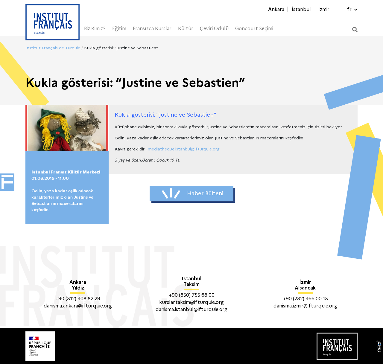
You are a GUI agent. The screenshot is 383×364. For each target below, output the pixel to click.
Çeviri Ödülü (214, 28)
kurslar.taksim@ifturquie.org (191, 302)
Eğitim (119, 28)
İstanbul (301, 9)
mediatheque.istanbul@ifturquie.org (184, 149)
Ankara (276, 9)
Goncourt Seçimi (254, 28)
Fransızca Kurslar (152, 28)
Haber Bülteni (205, 193)
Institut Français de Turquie (52, 48)
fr (350, 9)
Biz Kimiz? (95, 28)
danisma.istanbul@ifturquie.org (191, 309)
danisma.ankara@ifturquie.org (78, 306)
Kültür (185, 28)
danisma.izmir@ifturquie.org (305, 306)
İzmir (323, 9)
